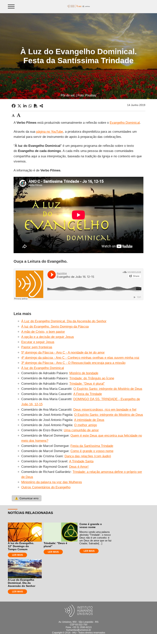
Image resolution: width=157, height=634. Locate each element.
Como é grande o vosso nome (91, 451)
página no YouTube (49, 131)
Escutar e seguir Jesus (37, 342)
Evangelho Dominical (125, 122)
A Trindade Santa (81, 461)
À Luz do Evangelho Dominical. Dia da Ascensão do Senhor (63, 321)
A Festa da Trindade (87, 394)
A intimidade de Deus (89, 420)
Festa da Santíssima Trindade (91, 446)
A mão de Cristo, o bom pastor (43, 332)
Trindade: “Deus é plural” (87, 383)
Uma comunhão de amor (81, 430)
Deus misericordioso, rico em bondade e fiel (104, 409)
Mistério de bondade (83, 373)
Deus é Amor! (79, 466)
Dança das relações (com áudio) (88, 456)
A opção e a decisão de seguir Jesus (47, 337)
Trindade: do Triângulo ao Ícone (91, 378)
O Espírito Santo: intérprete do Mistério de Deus (107, 389)
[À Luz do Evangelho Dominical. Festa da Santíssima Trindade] (41, 106)
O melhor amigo (85, 425)
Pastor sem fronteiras (36, 347)
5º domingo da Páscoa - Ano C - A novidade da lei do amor (63, 352)
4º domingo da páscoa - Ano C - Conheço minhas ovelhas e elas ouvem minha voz (80, 357)
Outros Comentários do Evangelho (45, 487)
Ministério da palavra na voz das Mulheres (51, 482)
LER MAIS (17, 555)
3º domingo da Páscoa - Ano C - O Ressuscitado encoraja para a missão (73, 363)
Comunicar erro (26, 498)
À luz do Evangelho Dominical (42, 368)
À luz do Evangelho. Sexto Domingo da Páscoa (55, 326)
